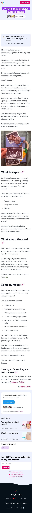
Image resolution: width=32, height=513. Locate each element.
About (7, 503)
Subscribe (26, 2)
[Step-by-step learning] (16, 436)
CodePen (18, 503)
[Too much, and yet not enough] (16, 425)
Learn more (20, 411)
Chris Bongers (21, 498)
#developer (5, 448)
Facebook (13, 382)
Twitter (21, 382)
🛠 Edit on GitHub (24, 387)
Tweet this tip (10, 402)
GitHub (12, 503)
